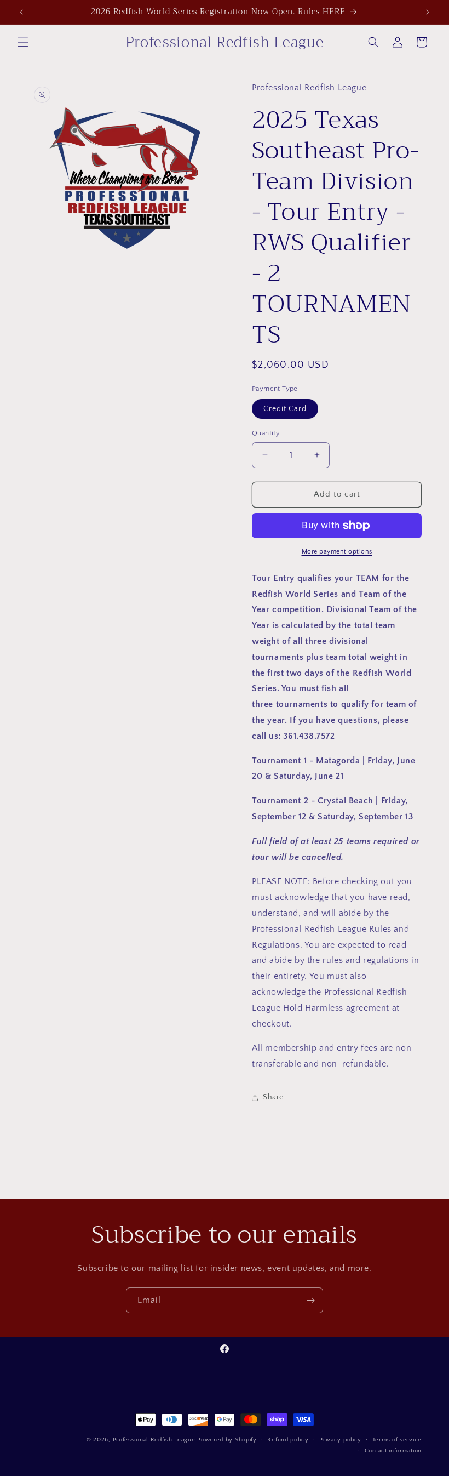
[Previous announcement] (21, 12)
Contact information (393, 1450)
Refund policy (287, 1440)
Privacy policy (340, 1440)
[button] (23, 42)
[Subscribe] (310, 1300)
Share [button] (273, 1097)
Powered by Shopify (227, 1440)
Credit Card (285, 408)
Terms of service (397, 1440)
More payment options (337, 551)
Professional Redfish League (154, 1440)
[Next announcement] (428, 12)
